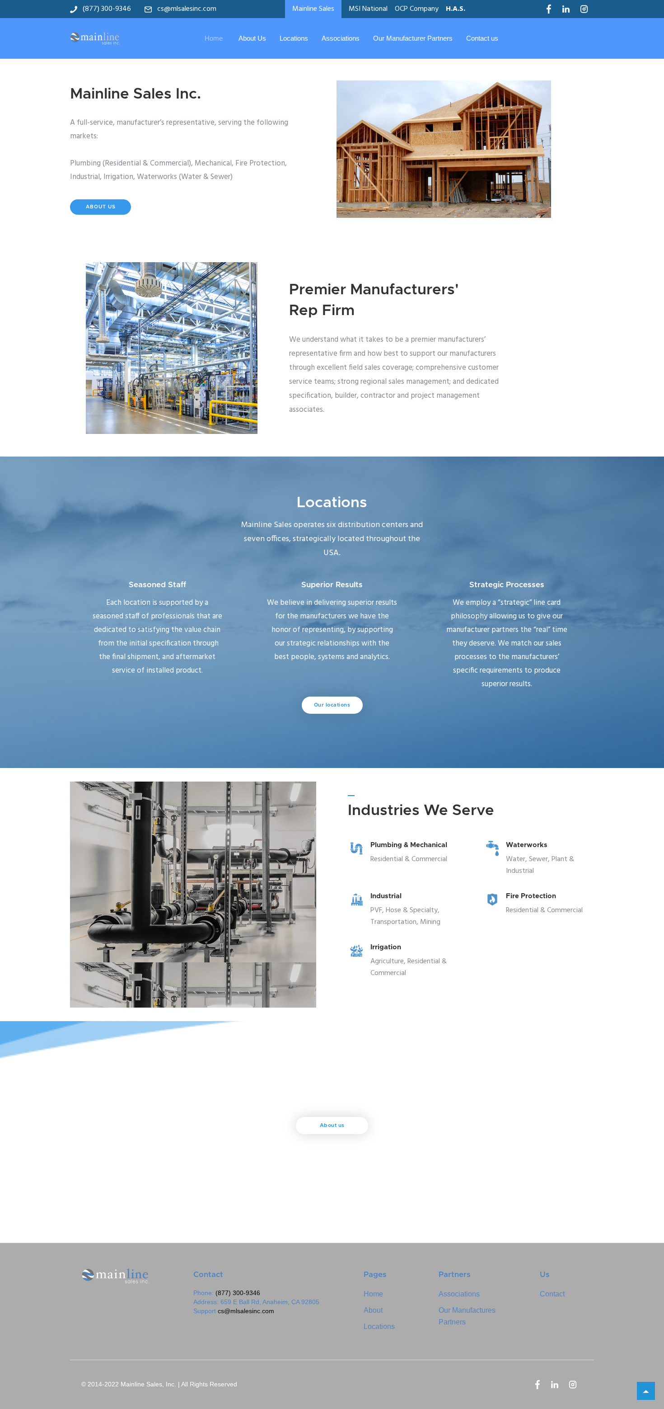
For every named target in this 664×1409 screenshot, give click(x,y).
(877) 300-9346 (237, 1292)
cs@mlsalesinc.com (246, 1311)
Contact (552, 1294)
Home (214, 38)
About (373, 1310)
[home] (95, 38)
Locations (294, 38)
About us (332, 1125)
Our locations (332, 704)
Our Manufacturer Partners (413, 38)
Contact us (482, 38)
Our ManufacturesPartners (467, 1316)
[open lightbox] (457, 149)
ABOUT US (101, 206)
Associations (341, 38)
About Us (252, 38)
